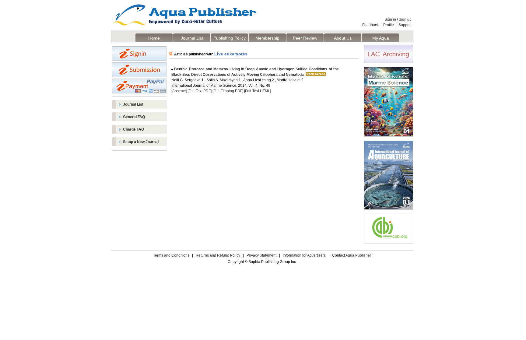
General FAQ (134, 117)
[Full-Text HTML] (257, 91)
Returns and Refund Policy (218, 255)
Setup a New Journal (141, 142)
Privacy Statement (261, 255)
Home (154, 38)
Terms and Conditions (171, 255)
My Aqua (380, 38)
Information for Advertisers (304, 255)
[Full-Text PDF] (200, 91)
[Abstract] (179, 91)
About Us (343, 38)
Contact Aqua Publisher (351, 255)
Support (405, 25)
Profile (388, 25)
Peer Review (305, 38)
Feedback (370, 25)
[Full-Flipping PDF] (227, 91)
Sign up (405, 19)
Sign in (390, 19)
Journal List (192, 38)
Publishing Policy (229, 38)
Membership (267, 38)
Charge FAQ (133, 129)
